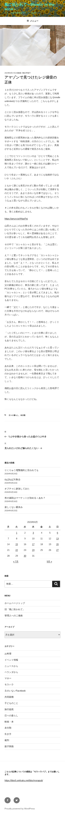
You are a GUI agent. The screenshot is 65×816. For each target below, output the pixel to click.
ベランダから (11, 672)
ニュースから (11, 666)
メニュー (34, 21)
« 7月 (15, 561)
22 (16, 550)
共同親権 (9, 697)
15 (16, 544)
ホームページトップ (15, 603)
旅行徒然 (9, 709)
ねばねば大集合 (12, 479)
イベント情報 (11, 660)
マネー (8, 678)
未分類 (22, 415)
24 (33, 550)
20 (57, 544)
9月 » (49, 561)
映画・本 (9, 721)
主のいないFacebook (15, 690)
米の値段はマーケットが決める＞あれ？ (25, 498)
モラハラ (9, 684)
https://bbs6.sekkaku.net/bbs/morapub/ (24, 780)
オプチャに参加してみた (17, 488)
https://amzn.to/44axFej (16, 218)
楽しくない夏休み (14, 507)
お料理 (8, 653)
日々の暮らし (14, 415)
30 (25, 555)
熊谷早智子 (26, 73)
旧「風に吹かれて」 (15, 609)
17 (33, 544)
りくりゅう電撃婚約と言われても (22, 470)
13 (57, 538)
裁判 (7, 740)
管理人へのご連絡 (14, 615)
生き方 (8, 734)
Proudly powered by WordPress (20, 808)
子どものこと (11, 703)
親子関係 (9, 746)
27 (57, 550)
